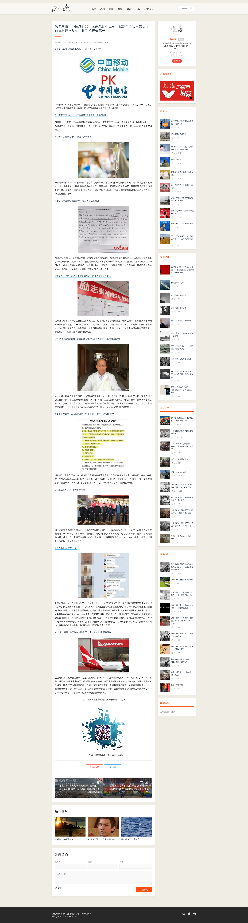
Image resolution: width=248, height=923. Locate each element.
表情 (59, 888)
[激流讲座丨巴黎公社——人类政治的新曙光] (165, 636)
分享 (114, 767)
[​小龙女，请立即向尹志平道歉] (103, 827)
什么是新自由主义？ (178, 295)
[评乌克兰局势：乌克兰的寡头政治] (165, 174)
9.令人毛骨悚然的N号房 (66, 548)
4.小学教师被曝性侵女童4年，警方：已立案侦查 (77, 201)
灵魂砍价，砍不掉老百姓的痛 (182, 223)
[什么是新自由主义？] (165, 297)
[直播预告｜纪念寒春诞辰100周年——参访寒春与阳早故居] (165, 595)
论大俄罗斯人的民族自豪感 (181, 320)
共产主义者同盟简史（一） (181, 459)
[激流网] (62, 7)
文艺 (137, 8)
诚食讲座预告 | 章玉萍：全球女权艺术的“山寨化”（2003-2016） (182, 621)
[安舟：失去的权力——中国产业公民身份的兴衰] (165, 348)
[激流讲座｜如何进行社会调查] (165, 582)
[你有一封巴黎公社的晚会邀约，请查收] (165, 674)
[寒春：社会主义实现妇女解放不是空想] (165, 335)
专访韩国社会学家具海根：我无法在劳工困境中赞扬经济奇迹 (182, 374)
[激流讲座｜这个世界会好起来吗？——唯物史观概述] (165, 607)
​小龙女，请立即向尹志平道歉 (101, 839)
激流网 (99, 42)
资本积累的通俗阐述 (178, 134)
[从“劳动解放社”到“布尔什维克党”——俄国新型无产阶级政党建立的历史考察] (165, 269)
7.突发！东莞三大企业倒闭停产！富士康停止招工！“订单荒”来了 (84, 414)
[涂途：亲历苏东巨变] (165, 474)
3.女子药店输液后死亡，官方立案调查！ (73, 137)
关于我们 (148, 8)
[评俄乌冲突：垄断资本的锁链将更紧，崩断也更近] (165, 200)
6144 (172, 52)
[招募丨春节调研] (165, 687)
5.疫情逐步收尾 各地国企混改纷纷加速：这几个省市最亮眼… (83, 276)
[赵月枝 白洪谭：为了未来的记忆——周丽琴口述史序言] (165, 420)
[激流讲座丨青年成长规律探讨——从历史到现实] (165, 649)
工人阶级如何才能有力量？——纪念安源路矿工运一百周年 (182, 446)
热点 (94, 8)
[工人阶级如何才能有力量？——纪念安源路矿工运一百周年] (165, 446)
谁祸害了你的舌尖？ (64, 839)
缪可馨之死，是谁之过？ (132, 839)
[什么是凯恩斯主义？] (165, 310)
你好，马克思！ (177, 159)
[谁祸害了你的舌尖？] (70, 827)
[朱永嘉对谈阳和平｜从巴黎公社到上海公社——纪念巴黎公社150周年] (165, 566)
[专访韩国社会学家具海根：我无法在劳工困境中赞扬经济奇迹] (165, 374)
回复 (180, 55)
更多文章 (177, 61)
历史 (129, 8)
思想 (102, 8)
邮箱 (89, 861)
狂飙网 (173, 712)
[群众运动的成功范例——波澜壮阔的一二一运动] (165, 500)
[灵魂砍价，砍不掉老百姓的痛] (165, 226)
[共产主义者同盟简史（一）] (165, 461)
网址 (121, 861)
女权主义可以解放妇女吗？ (181, 359)
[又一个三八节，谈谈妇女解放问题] (165, 187)
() (95, 767)
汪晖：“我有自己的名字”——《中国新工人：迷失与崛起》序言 (182, 390)
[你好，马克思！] (165, 162)
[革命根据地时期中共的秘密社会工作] (165, 433)
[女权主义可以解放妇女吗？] (165, 361)
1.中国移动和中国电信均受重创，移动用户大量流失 (78, 49)
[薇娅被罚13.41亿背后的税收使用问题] (165, 213)
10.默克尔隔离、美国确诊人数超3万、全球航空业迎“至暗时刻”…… (85, 632)
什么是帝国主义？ (178, 282)
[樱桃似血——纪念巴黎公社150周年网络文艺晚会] (165, 661)
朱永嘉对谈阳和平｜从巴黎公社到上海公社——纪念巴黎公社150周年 (182, 567)
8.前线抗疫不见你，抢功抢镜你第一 (71, 490)
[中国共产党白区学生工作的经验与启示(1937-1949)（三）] (165, 487)
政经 (111, 8)
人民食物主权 (164, 712)
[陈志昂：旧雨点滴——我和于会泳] (165, 538)
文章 (173, 55)
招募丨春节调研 (177, 685)
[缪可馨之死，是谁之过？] (136, 827)
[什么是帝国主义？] (165, 285)
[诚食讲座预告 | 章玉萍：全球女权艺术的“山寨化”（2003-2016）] (165, 620)
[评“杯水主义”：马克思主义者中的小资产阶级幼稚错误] (165, 149)
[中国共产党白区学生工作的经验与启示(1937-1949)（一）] (165, 525)
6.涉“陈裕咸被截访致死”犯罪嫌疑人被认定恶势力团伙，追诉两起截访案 (87, 339)
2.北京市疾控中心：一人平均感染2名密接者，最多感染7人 (81, 115)
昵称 (57, 861)
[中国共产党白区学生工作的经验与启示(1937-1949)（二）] (165, 512)
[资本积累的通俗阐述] (165, 136)
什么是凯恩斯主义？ (178, 308)
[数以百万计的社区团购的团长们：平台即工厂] (165, 123)
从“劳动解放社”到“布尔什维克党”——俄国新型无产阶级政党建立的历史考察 (182, 270)
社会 (120, 8)
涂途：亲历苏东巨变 (178, 472)
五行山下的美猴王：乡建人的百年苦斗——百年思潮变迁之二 (182, 239)
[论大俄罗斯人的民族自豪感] (165, 323)
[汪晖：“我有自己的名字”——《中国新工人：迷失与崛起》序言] (165, 389)
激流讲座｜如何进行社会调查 (182, 579)
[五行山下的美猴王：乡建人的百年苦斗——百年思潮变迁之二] (165, 238)
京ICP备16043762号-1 (82, 914)
